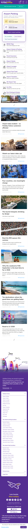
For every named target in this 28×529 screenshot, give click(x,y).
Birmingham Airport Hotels (8, 457)
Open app (21, 6)
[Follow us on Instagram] (13, 500)
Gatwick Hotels (6, 448)
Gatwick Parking (6, 422)
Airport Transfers (6, 407)
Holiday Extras (6, 2)
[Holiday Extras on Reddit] (21, 500)
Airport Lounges (6, 400)
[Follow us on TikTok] (15, 500)
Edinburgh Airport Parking (8, 440)
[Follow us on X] (10, 500)
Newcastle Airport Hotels (8, 468)
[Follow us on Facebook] (7, 500)
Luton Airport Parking (7, 427)
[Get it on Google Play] (14, 512)
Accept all (23, 527)
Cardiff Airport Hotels (7, 458)
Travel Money (5, 411)
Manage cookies (5, 527)
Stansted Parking (6, 425)
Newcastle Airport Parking (8, 442)
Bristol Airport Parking (7, 438)
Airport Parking (6, 396)
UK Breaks (5, 416)
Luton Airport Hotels (7, 453)
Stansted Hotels (6, 451)
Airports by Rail (6, 409)
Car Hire (4, 405)
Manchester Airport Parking (8, 429)
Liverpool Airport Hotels (8, 460)
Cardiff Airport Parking (7, 433)
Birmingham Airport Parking (8, 431)
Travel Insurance (6, 401)
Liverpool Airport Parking (8, 435)
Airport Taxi (5, 412)
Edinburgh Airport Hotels (8, 466)
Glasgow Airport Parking (8, 436)
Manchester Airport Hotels (8, 455)
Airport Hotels (6, 398)
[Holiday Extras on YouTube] (18, 500)
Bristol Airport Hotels (7, 464)
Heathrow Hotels (6, 449)
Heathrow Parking (6, 424)
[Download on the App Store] (14, 509)
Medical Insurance (6, 403)
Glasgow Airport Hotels (8, 462)
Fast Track (5, 414)
